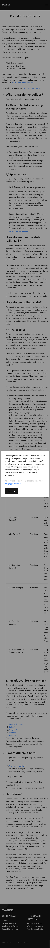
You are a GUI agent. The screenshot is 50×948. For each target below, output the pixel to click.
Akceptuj (11, 491)
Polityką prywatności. (13, 483)
